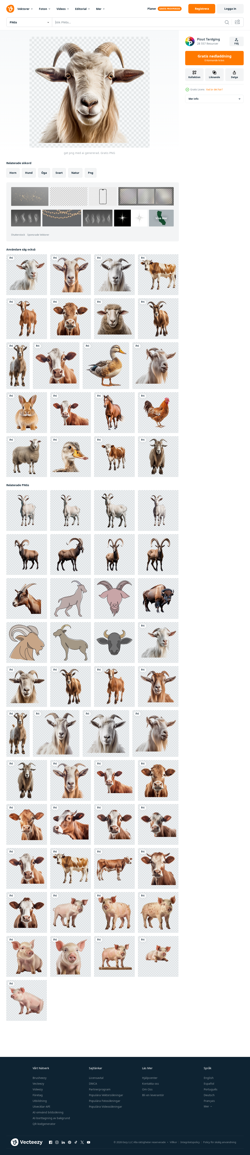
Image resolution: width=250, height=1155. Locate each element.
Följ (236, 43)
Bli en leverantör (153, 1095)
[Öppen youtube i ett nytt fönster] (88, 1142)
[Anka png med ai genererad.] (106, 365)
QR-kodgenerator (44, 1124)
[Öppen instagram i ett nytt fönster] (56, 1142)
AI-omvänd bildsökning (48, 1112)
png (90, 173)
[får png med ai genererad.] (114, 318)
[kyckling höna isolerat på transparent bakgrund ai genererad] (158, 412)
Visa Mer (161, 218)
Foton (43, 9)
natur (75, 173)
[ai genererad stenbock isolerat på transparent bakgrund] (26, 554)
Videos (61, 9)
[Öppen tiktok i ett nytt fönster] (75, 1142)
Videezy (38, 1089)
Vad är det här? (214, 89)
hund (29, 173)
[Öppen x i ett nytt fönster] (82, 1142)
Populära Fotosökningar (104, 1101)
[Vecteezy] (10, 9)
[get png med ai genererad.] (26, 274)
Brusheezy (39, 1078)
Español (209, 1083)
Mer (98, 9)
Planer (151, 9)
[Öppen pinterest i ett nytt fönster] (69, 1142)
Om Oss (147, 1089)
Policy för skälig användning (219, 1142)
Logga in (230, 9)
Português (210, 1089)
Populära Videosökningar (105, 1106)
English (209, 1078)
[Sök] (227, 22)
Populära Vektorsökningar (106, 1095)
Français (209, 1101)
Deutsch (209, 1095)
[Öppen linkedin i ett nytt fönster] (63, 1142)
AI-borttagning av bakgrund (51, 1118)
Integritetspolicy (190, 1142)
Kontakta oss (150, 1083)
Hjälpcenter (150, 1078)
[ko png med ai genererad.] (158, 274)
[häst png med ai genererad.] (114, 412)
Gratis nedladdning (214, 58)
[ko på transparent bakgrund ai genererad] (114, 456)
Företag (38, 1095)
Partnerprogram (99, 1089)
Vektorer (23, 9)
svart (59, 173)
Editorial (81, 9)
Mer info (193, 98)
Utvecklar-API (41, 1106)
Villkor (173, 1142)
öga (44, 173)
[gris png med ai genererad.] (70, 912)
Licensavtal (96, 1078)
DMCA (93, 1083)
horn (12, 173)
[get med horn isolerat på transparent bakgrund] (26, 598)
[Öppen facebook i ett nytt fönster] (50, 1142)
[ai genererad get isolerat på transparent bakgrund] (26, 510)
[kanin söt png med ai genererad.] (26, 412)
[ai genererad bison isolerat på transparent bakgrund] (158, 598)
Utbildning (40, 1101)
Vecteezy (38, 1083)
